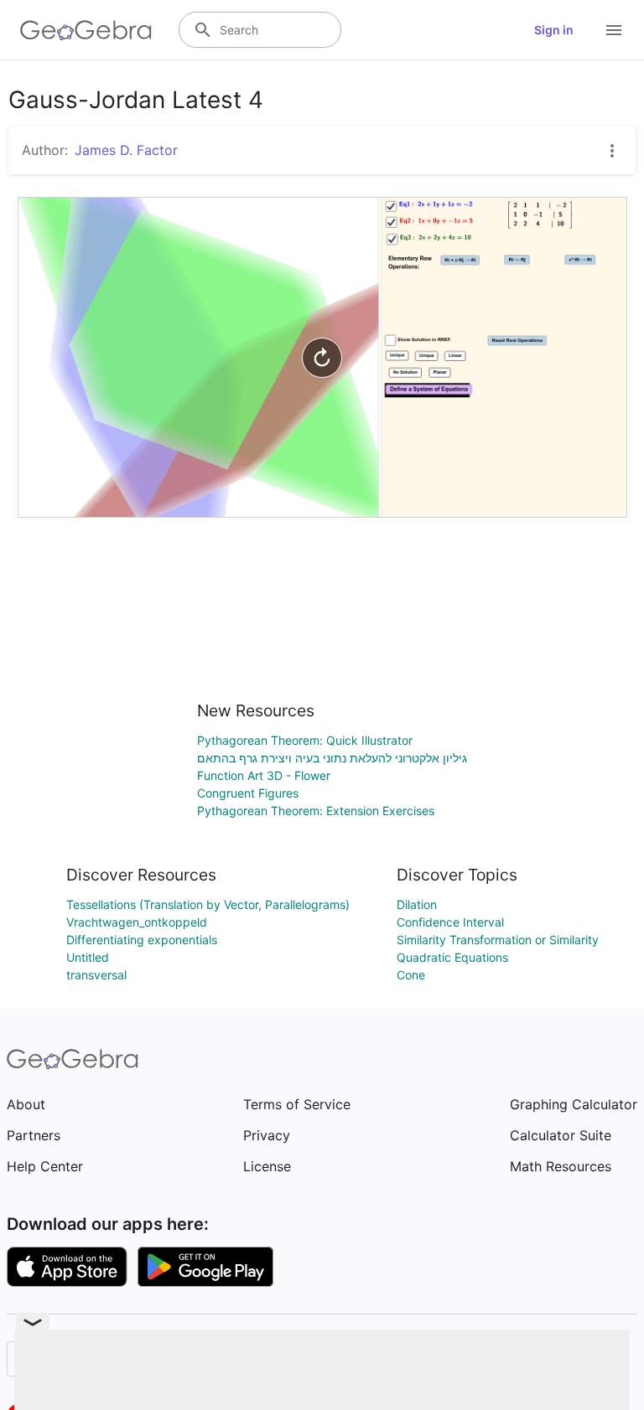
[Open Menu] (614, 30)
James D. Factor (126, 150)
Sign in (554, 30)
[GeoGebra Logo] (86, 30)
